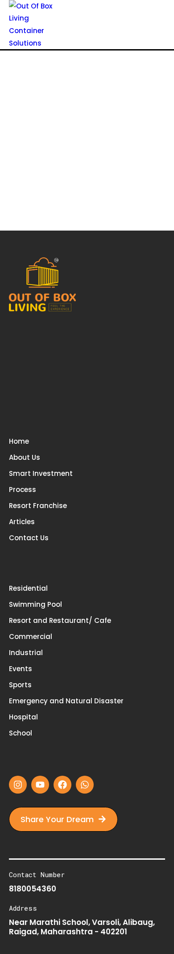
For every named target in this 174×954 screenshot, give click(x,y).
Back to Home (80, 181)
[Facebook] (62, 785)
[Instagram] (18, 785)
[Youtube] (40, 785)
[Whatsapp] (85, 785)
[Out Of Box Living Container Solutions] (34, 24)
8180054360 (32, 888)
